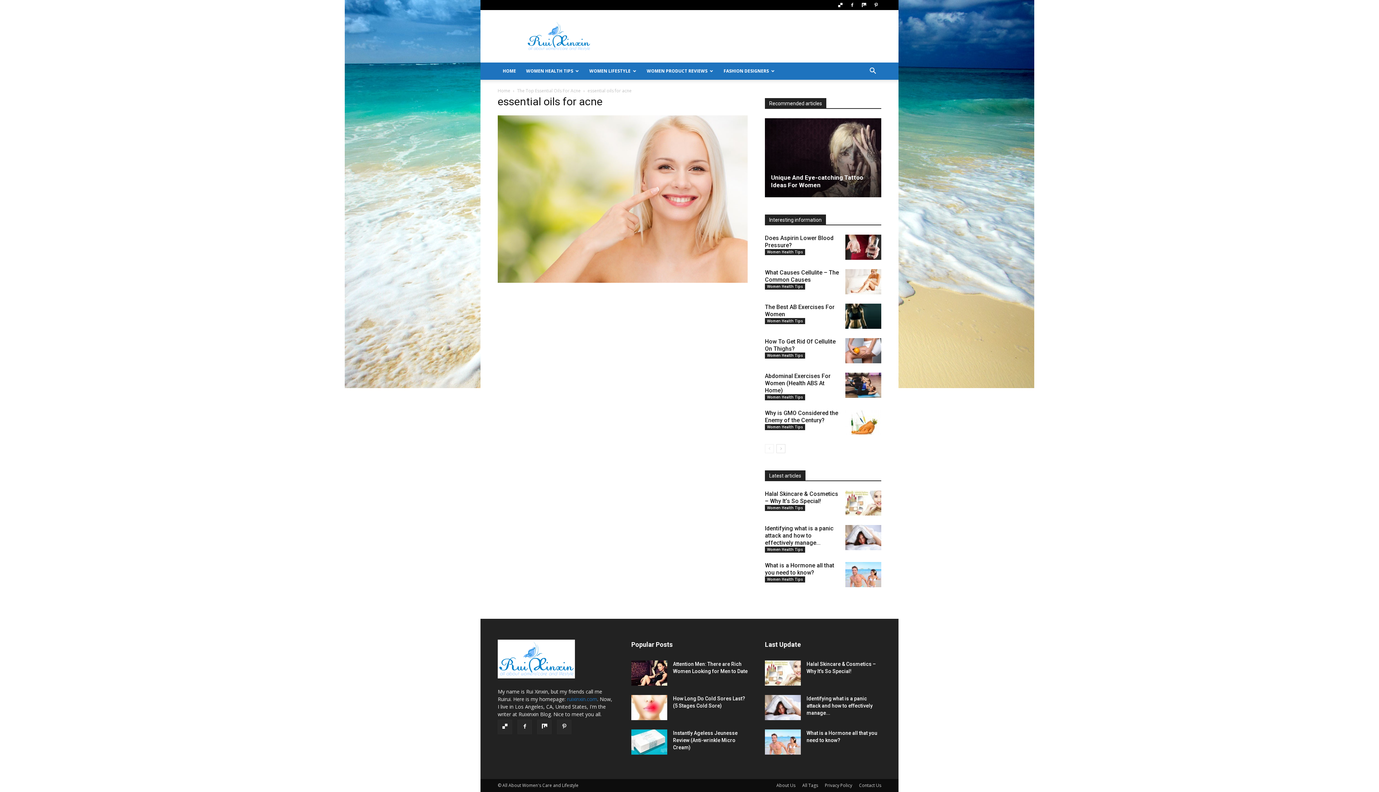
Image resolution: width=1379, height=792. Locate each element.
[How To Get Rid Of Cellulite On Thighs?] (863, 350)
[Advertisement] (750, 36)
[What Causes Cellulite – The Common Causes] (863, 281)
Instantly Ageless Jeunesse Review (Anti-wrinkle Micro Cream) (705, 740)
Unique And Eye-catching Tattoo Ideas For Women (817, 181)
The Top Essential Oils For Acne (549, 91)
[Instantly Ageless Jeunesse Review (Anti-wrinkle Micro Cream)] (649, 742)
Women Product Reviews (677, 71)
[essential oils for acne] (623, 281)
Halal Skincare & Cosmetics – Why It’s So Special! (801, 498)
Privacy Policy (838, 785)
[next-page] (780, 448)
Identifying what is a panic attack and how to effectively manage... (799, 535)
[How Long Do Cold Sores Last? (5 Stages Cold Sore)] (649, 707)
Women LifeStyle (610, 71)
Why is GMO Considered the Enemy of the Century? (801, 417)
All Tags (810, 785)
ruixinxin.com (582, 699)
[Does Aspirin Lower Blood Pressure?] (863, 247)
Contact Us (870, 785)
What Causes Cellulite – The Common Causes (802, 276)
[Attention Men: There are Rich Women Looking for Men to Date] (649, 673)
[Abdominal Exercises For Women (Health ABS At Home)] (863, 385)
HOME (509, 71)
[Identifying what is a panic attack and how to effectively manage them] (863, 537)
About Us (785, 785)
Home (504, 91)
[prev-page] (769, 448)
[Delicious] (840, 5)
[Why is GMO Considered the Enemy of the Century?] (863, 422)
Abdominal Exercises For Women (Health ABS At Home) (798, 383)
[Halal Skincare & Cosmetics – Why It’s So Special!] (863, 503)
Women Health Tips (549, 71)
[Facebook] (852, 5)
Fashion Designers (746, 71)
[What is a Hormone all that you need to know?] (863, 574)
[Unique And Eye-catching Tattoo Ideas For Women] (823, 157)
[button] (872, 71)
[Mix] (864, 5)
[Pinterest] (875, 5)
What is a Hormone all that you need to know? (799, 569)
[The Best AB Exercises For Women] (863, 316)
